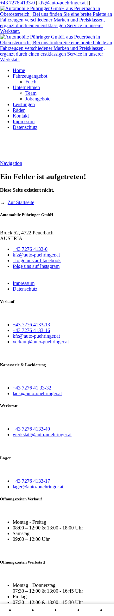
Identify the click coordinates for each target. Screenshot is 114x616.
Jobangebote (37, 98)
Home (19, 70)
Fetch (30, 81)
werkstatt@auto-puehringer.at (42, 434)
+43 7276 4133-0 (17, 2)
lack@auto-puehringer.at (37, 393)
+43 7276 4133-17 (31, 481)
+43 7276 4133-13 (31, 324)
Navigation (11, 163)
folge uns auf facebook (37, 260)
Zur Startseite (21, 202)
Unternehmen (26, 87)
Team (30, 93)
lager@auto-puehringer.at (38, 486)
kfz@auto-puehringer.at (62, 2)
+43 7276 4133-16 (31, 330)
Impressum (24, 121)
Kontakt (21, 115)
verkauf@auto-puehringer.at (41, 341)
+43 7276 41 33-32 (32, 387)
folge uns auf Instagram (36, 266)
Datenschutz (25, 127)
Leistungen (24, 104)
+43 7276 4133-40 (31, 429)
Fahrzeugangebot (30, 76)
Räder (19, 110)
